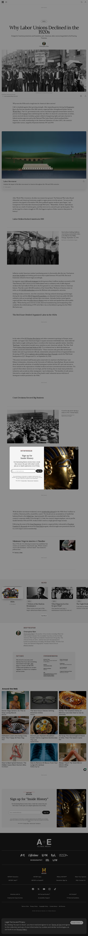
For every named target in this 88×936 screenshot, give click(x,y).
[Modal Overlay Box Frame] (44, 468)
